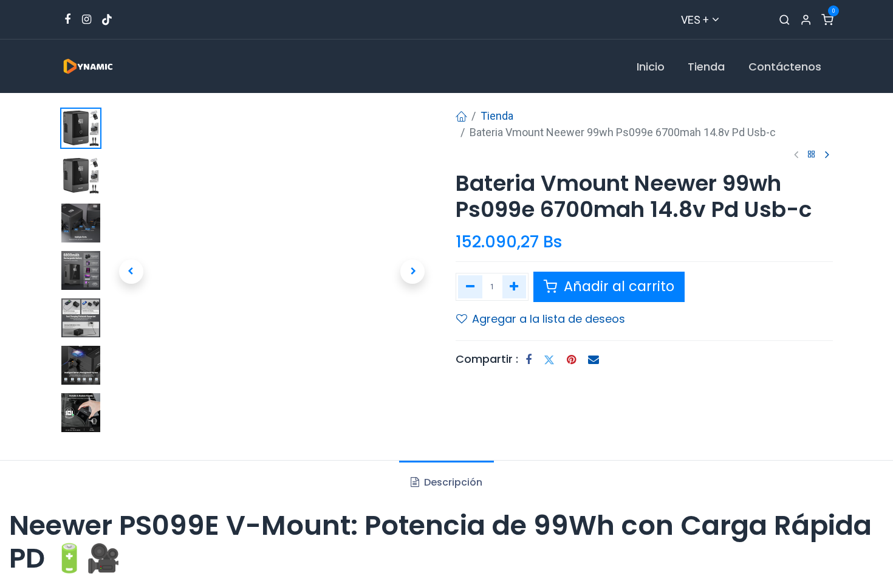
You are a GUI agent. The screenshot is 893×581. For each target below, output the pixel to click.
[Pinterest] (571, 359)
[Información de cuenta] (806, 20)
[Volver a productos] (811, 154)
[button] (131, 272)
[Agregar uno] (514, 286)
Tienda (497, 115)
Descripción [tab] (452, 482)
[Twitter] (549, 359)
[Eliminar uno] (470, 286)
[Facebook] (528, 359)
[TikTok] (107, 19)
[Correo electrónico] (593, 359)
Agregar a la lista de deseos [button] (548, 318)
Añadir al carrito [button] (617, 286)
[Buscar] (784, 20)
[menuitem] (650, 66)
